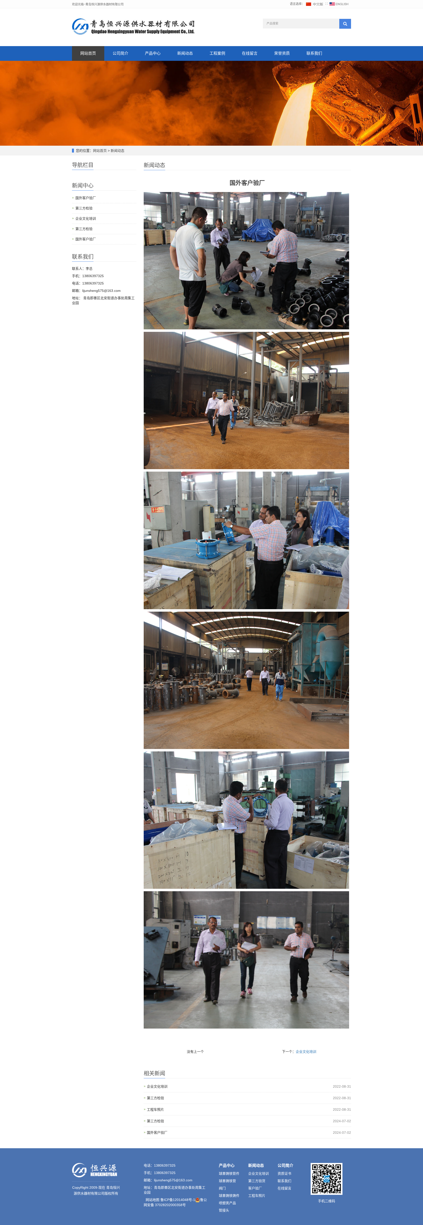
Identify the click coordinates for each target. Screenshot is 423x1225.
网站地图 (152, 1200)
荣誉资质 (282, 53)
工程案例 (217, 53)
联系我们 (314, 53)
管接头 (224, 1210)
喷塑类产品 (227, 1203)
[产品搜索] (345, 24)
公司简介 (120, 53)
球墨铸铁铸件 (229, 1196)
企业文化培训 (306, 1052)
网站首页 (88, 53)
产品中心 (153, 53)
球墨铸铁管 (227, 1181)
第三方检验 (155, 1098)
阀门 (222, 1188)
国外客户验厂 (157, 1133)
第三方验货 (256, 1181)
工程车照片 (155, 1109)
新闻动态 (185, 53)
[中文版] (314, 4)
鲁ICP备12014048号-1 (177, 1200)
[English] (339, 4)
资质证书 (284, 1173)
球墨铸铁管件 (229, 1173)
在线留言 (250, 53)
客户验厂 (255, 1188)
